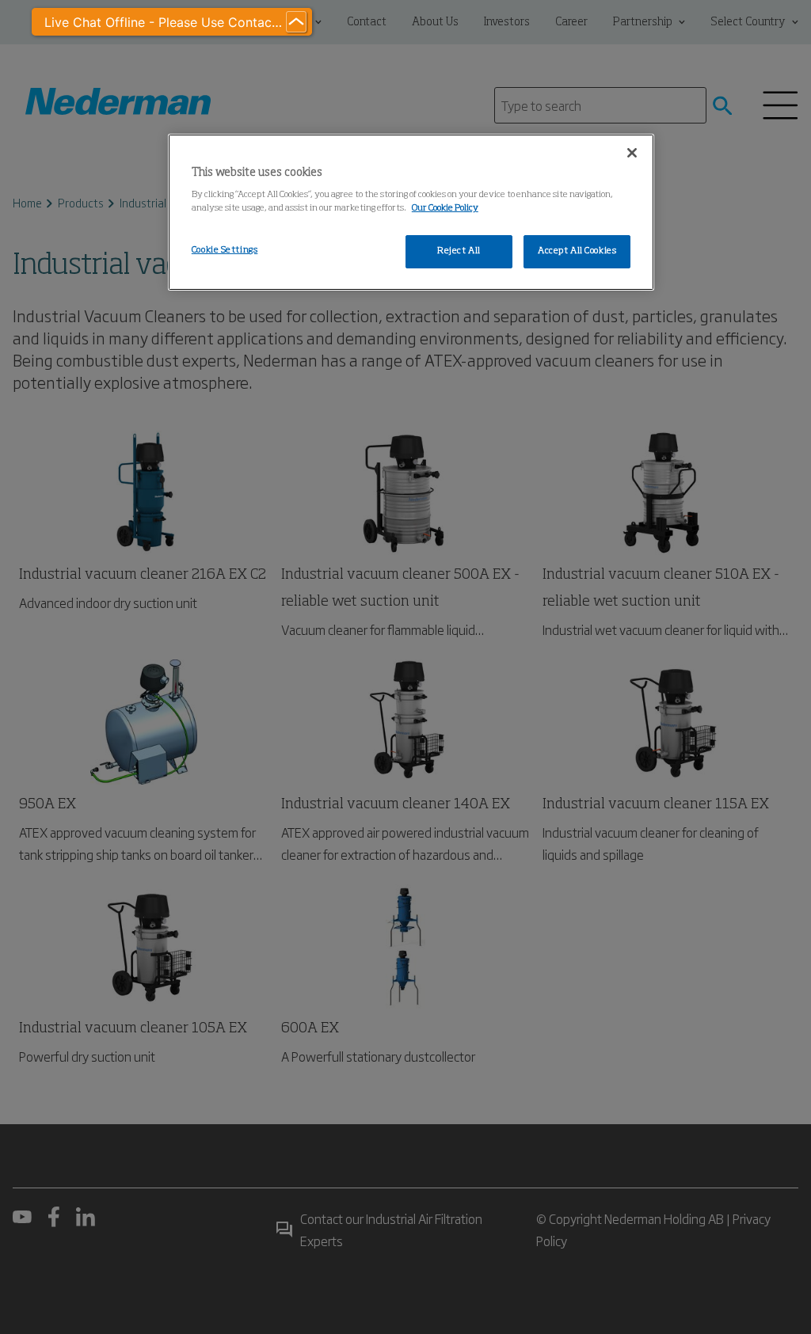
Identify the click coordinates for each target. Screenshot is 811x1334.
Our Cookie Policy (445, 208)
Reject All (459, 251)
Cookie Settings (225, 250)
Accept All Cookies (577, 251)
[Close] (632, 152)
